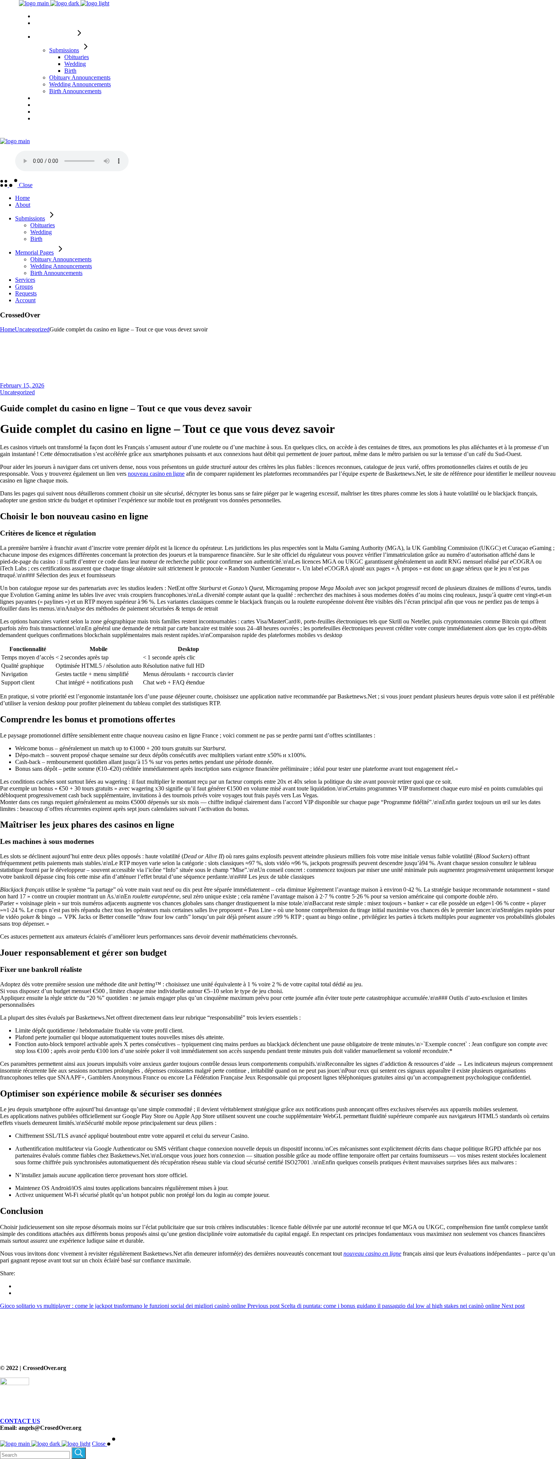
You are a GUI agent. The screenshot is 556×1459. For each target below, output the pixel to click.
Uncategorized (32, 329)
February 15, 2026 (22, 385)
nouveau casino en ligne (156, 473)
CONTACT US (20, 1421)
